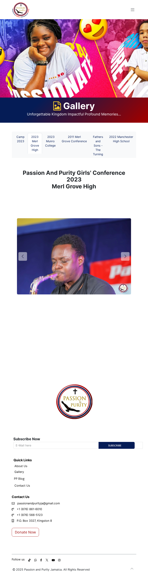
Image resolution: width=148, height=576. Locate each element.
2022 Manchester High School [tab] (121, 139)
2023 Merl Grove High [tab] (35, 143)
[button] (117, 445)
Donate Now (25, 532)
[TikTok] (29, 560)
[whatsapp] (36, 560)
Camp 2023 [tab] (20, 139)
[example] (41, 560)
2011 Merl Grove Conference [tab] (74, 139)
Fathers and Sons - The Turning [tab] (98, 145)
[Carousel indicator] (30, 305)
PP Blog (19, 479)
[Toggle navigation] (132, 9)
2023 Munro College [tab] (50, 141)
